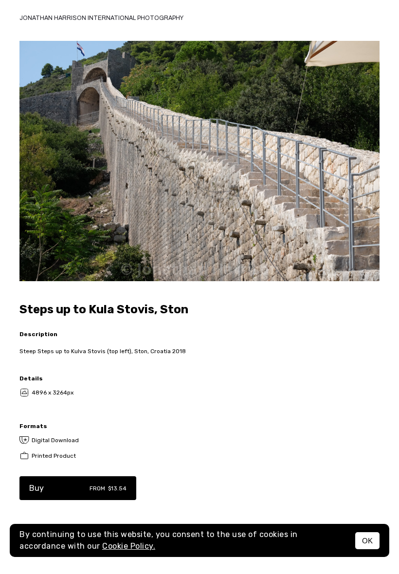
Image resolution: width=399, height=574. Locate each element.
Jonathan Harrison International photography (101, 18)
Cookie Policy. (128, 546)
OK (367, 541)
